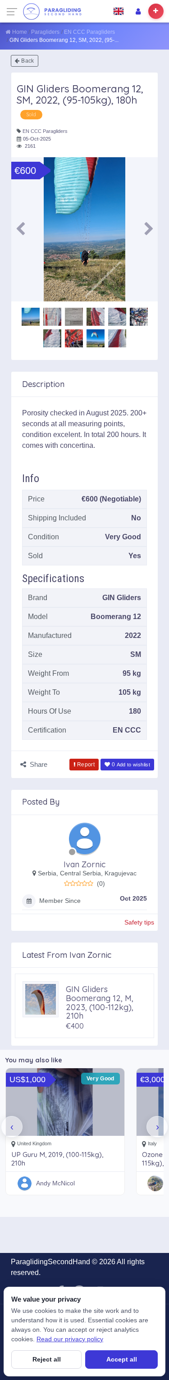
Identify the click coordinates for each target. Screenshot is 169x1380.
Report (86, 764)
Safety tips (139, 922)
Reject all (46, 1359)
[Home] (52, 11)
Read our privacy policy (70, 1339)
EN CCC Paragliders (89, 32)
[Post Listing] (156, 11)
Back (27, 61)
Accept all (121, 1359)
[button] (20, 229)
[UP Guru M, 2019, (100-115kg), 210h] (65, 1102)
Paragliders (45, 32)
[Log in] (138, 11)
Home (19, 32)
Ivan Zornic (84, 864)
